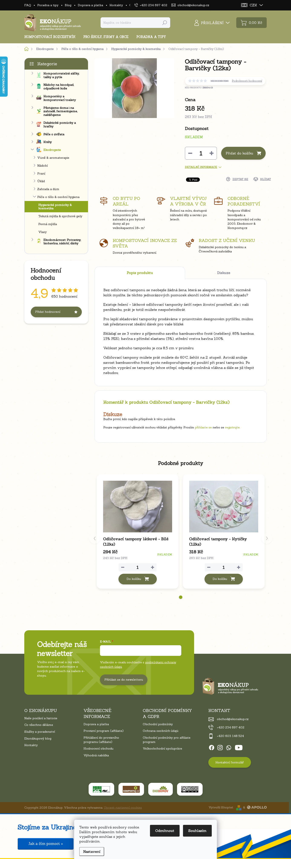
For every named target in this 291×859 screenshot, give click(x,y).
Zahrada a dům (48, 189)
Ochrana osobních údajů (161, 731)
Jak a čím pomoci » (45, 843)
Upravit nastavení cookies (123, 807)
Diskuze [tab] (223, 273)
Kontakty (116, 5)
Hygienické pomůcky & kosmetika (55, 206)
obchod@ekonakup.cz (233, 719)
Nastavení (91, 851)
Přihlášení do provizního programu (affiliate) (101, 740)
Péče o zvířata (53, 134)
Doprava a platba (90, 5)
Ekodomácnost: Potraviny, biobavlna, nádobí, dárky (62, 241)
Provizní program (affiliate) (104, 731)
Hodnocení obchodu (98, 748)
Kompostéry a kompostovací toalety (59, 98)
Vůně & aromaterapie (53, 158)
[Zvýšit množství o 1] (211, 153)
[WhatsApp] (228, 747)
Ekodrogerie (52, 150)
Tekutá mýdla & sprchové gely (60, 216)
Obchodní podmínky (158, 724)
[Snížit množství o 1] (190, 153)
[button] (180, 597)
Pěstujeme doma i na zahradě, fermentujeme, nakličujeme (60, 111)
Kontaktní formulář (229, 762)
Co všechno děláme (38, 725)
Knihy (47, 142)
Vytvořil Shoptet (221, 807)
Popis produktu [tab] (140, 273)
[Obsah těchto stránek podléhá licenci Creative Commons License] (189, 789)
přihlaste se (203, 427)
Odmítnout (164, 830)
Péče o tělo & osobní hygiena (58, 197)
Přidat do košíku (239, 153)
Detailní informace (201, 167)
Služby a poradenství (39, 732)
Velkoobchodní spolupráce (162, 748)
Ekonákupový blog (37, 738)
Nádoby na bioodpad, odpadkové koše (58, 86)
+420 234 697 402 (230, 727)
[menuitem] (51, 37)
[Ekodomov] (161, 789)
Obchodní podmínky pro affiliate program (166, 740)
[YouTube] (238, 747)
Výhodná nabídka (96, 755)
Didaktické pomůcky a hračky (59, 124)
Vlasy (42, 232)
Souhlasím (197, 830)
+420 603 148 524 (230, 736)
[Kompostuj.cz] (131, 789)
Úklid (41, 181)
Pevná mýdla (47, 224)
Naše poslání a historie (40, 718)
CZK (253, 5)
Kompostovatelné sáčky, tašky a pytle (61, 75)
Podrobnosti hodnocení (247, 80)
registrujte (232, 427)
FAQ (27, 5)
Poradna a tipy (47, 5)
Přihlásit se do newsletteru (123, 679)
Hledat (165, 23)
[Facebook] (211, 747)
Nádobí (42, 165)
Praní (41, 173)
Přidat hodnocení (47, 312)
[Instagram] (220, 747)
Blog (68, 5)
